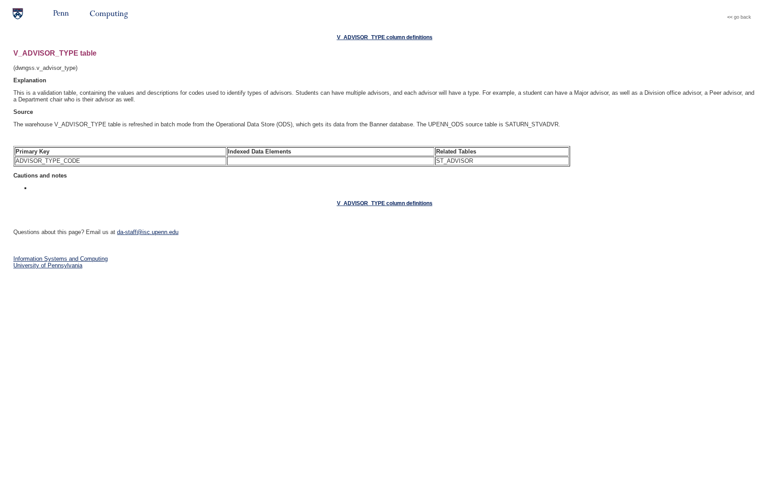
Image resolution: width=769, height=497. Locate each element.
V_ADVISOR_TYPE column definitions (385, 37)
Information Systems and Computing (60, 258)
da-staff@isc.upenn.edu (147, 232)
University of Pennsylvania (47, 265)
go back (742, 17)
